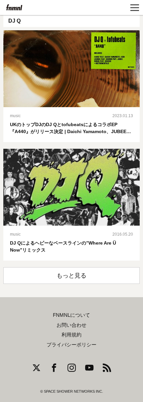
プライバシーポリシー (71, 344)
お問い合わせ (71, 325)
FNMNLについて (71, 315)
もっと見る (71, 275)
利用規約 (71, 334)
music (15, 116)
